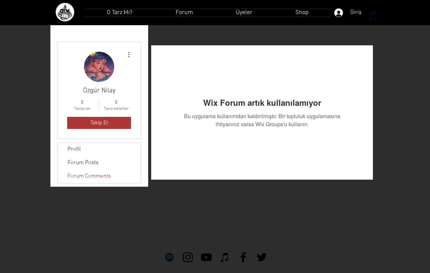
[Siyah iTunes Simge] (224, 257)
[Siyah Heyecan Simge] (261, 257)
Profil (74, 149)
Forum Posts (83, 163)
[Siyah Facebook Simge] (243, 257)
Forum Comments (89, 176)
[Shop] (373, 15)
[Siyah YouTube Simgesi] (206, 257)
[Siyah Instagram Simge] (188, 257)
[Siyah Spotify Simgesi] (169, 257)
